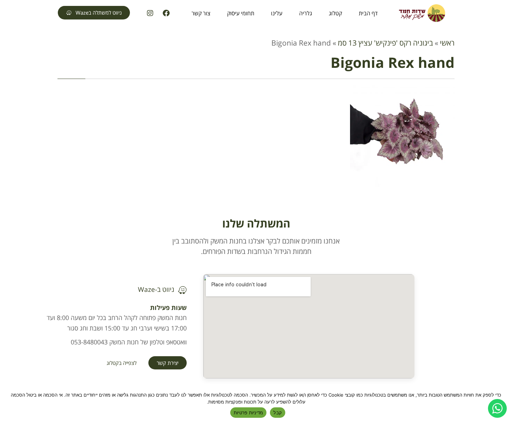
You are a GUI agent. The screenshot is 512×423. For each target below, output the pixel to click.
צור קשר (201, 13)
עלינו (276, 13)
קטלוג (335, 13)
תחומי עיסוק (240, 13)
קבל (277, 412)
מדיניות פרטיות (248, 412)
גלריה (305, 13)
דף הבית (368, 13)
